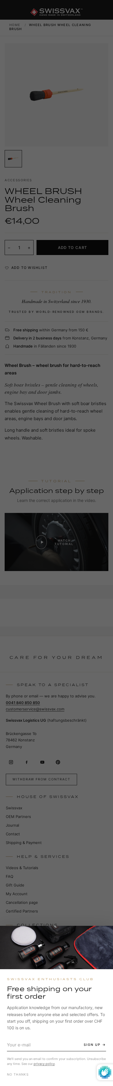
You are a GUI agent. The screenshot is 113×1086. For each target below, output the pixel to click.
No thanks (18, 1074)
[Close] (103, 935)
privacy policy (44, 1064)
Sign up (92, 1045)
